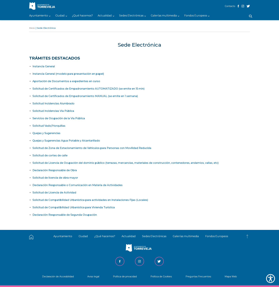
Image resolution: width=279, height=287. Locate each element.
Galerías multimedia (186, 236)
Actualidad (129, 236)
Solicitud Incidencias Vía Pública (53, 110)
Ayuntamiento (62, 236)
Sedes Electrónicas (154, 236)
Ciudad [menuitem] (60, 15)
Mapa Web (231, 276)
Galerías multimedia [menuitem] (164, 15)
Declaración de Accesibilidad (58, 276)
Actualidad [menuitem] (105, 15)
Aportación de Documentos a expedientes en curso (66, 81)
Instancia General (43, 66)
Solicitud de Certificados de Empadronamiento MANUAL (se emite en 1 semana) (85, 96)
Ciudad (83, 236)
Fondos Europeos (216, 236)
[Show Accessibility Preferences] (270, 278)
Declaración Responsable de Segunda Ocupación (64, 214)
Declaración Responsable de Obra (54, 170)
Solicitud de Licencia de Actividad (54, 192)
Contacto (230, 6)
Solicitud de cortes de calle (49, 155)
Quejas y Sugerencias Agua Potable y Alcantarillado (66, 140)
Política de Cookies (161, 276)
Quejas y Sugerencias (46, 133)
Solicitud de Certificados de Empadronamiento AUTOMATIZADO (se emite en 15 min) (88, 88)
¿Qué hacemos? (104, 236)
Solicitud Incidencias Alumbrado (53, 103)
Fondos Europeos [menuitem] (195, 15)
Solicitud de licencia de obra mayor (55, 177)
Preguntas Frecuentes (198, 276)
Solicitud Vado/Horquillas (48, 125)
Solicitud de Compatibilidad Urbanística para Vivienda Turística (73, 207)
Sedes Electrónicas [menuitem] (131, 15)
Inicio (32, 28)
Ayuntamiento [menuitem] (38, 15)
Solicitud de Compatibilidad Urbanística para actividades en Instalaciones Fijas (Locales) (90, 199)
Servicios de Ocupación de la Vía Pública (58, 118)
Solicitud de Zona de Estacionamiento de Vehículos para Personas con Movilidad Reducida (91, 148)
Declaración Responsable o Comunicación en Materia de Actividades (77, 185)
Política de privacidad (125, 276)
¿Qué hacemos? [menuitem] (82, 15)
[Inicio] (43, 6)
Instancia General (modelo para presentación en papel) (68, 73)
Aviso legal (93, 276)
